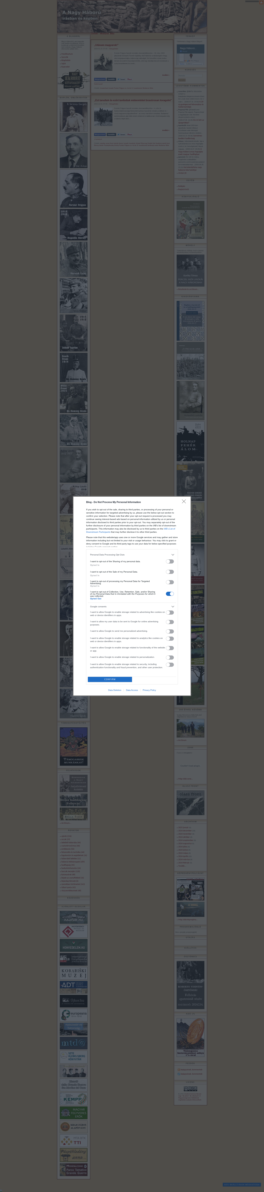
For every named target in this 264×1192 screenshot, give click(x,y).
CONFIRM (110, 679)
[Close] (185, 502)
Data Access (132, 690)
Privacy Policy (149, 690)
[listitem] (132, 554)
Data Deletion (114, 690)
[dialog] (132, 596)
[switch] (170, 561)
